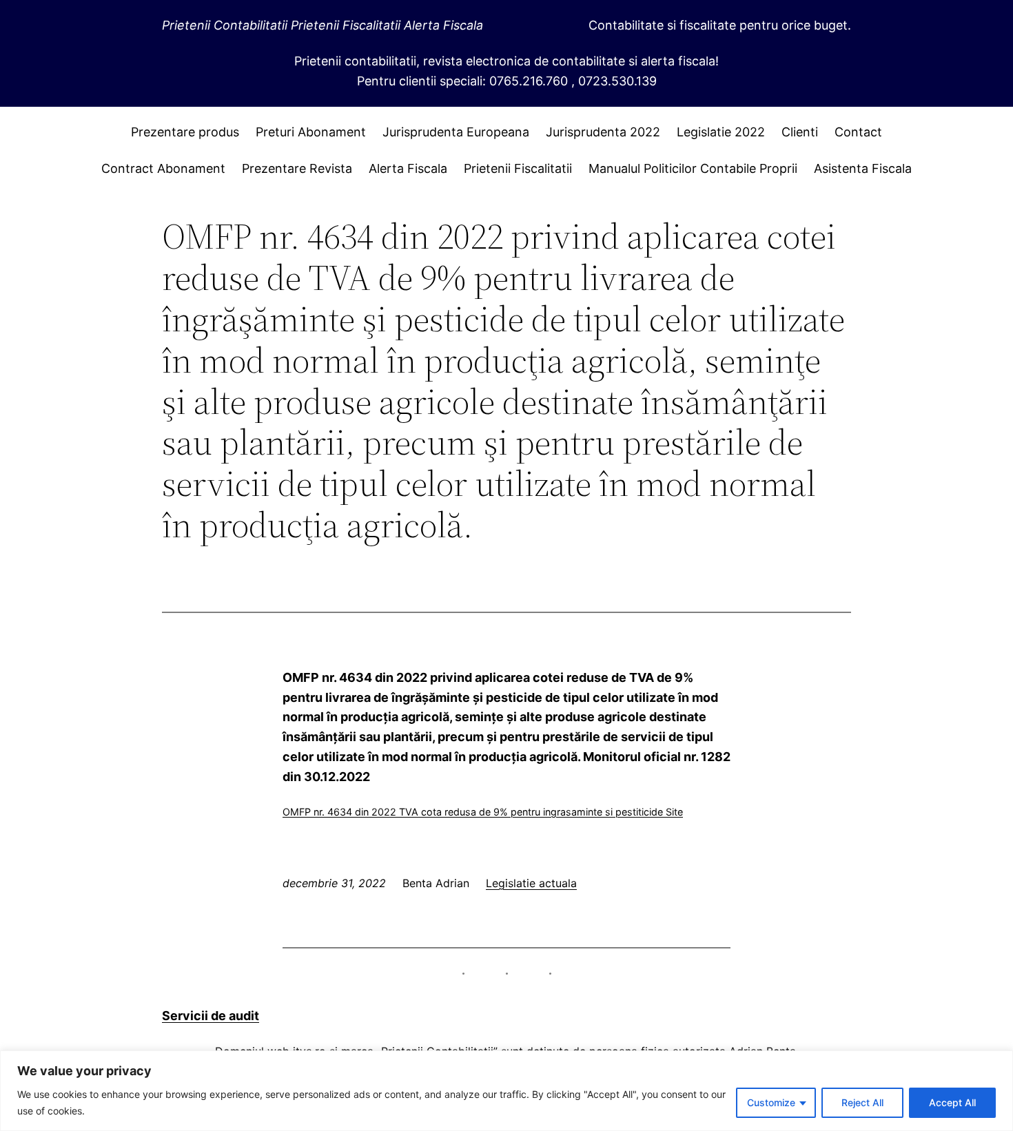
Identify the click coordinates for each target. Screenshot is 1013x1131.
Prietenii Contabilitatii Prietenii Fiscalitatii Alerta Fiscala (322, 25)
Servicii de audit (210, 1015)
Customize (771, 1102)
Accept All (952, 1102)
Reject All (862, 1102)
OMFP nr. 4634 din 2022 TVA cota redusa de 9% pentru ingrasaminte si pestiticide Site (483, 812)
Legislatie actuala (531, 883)
